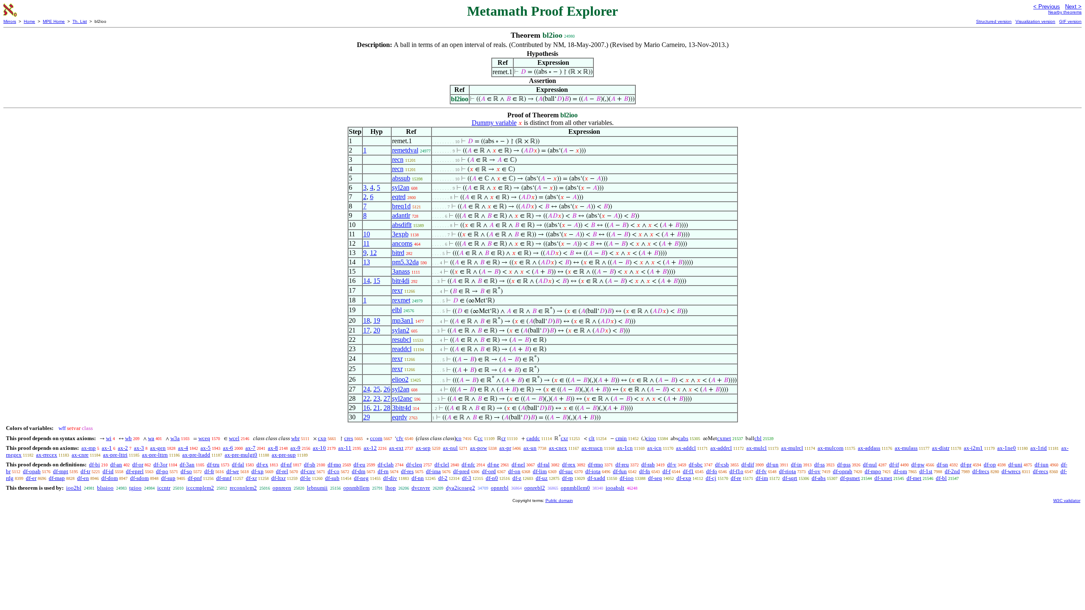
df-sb (309, 464)
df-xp (257, 471)
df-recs (1040, 471)
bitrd (398, 252)
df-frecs (980, 471)
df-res (407, 471)
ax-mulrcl (792, 448)
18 (366, 320)
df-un (772, 464)
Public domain (559, 500)
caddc (533, 438)
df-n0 (492, 478)
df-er (31, 478)
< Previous (1046, 6)
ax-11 (344, 448)
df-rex (569, 464)
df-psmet (850, 478)
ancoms (402, 243)
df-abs (819, 478)
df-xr (251, 478)
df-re (736, 478)
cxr (564, 438)
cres (348, 438)
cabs (683, 438)
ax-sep (423, 448)
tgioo (135, 488)
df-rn (383, 471)
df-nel (518, 464)
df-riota (787, 471)
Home (29, 21)
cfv (399, 438)
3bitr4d (401, 407)
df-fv (761, 471)
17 (366, 330)
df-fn (644, 471)
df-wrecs (1011, 471)
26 (387, 389)
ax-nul (450, 448)
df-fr (209, 471)
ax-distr (940, 448)
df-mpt (60, 471)
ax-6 (228, 448)
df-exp (683, 478)
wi (108, 438)
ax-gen (158, 448)
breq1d (401, 206)
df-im (762, 478)
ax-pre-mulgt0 (241, 455)
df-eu (359, 464)
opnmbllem (356, 488)
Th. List (79, 21)
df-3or (160, 464)
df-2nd (952, 471)
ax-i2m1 (973, 448)
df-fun (620, 471)
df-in (796, 464)
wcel (234, 438)
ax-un (530, 448)
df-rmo (595, 464)
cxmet (724, 438)
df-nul (870, 464)
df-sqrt (789, 478)
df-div (390, 478)
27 (387, 398)
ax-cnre (80, 455)
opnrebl (500, 488)
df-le (305, 478)
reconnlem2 (243, 488)
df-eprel (135, 471)
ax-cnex (558, 448)
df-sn (942, 464)
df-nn (418, 478)
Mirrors (9, 21)
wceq (204, 438)
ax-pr (505, 448)
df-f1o (736, 471)
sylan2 (400, 330)
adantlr (401, 215)
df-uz (542, 478)
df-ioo (627, 478)
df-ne (493, 464)
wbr (295, 438)
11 (366, 243)
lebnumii (317, 488)
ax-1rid (1038, 448)
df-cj (711, 478)
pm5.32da (405, 262)
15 (376, 280)
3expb (400, 234)
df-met (914, 478)
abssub (401, 178)
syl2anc (402, 398)
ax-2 (123, 448)
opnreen (282, 488)
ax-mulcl (756, 448)
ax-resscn (592, 448)
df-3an (187, 464)
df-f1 (688, 471)
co (459, 438)
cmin (621, 438)
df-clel (441, 464)
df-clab (386, 464)
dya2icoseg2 (460, 488)
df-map (57, 478)
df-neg (361, 478)
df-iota (593, 471)
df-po (162, 471)
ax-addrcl (721, 448)
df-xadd (596, 478)
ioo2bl (73, 488)
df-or (137, 464)
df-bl (941, 478)
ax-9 (295, 448)
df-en (83, 478)
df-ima (433, 471)
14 (366, 280)
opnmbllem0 (575, 488)
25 (376, 389)
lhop (390, 488)
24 (366, 389)
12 (373, 252)
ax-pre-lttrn (155, 455)
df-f (666, 471)
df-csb (722, 464)
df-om (900, 471)
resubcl (401, 339)
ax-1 (107, 448)
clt (592, 438)
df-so (186, 471)
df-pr (965, 464)
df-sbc (696, 464)
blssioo (105, 488)
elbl (397, 309)
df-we (232, 471)
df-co (333, 471)
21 (376, 407)
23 (376, 398)
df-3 (466, 478)
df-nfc (468, 464)
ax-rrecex (46, 455)
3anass (401, 271)
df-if (894, 464)
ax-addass (869, 448)
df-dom (109, 478)
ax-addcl (686, 448)
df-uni (1015, 464)
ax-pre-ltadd (196, 455)
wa (151, 438)
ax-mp (88, 448)
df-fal (238, 464)
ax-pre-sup (284, 455)
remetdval (405, 150)
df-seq (655, 478)
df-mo (334, 464)
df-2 (443, 478)
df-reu (622, 464)
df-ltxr (278, 478)
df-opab (32, 471)
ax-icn (654, 448)
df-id (108, 471)
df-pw (917, 464)
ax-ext (396, 448)
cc (480, 438)
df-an (116, 464)
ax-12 (370, 448)
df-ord (489, 471)
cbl (758, 438)
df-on (514, 471)
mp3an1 (403, 320)
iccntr (163, 488)
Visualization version (1035, 21)
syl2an (400, 187)
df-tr (85, 471)
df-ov (814, 471)
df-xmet (883, 478)
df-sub (332, 478)
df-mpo (873, 471)
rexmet (401, 300)
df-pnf (195, 478)
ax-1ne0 (1006, 448)
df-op (990, 464)
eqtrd (399, 196)
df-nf (286, 464)
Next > (1073, 6)
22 (366, 398)
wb (128, 438)
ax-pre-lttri (115, 455)
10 (366, 234)
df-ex (262, 464)
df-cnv (307, 471)
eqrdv (399, 417)
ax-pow (478, 448)
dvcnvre (421, 488)
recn (397, 159)
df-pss (844, 464)
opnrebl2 (534, 488)
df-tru (213, 464)
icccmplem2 (200, 488)
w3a (175, 438)
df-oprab (842, 471)
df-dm (358, 471)
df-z (516, 478)
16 (366, 407)
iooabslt (615, 488)
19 (376, 320)
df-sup (168, 478)
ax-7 (250, 448)
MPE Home (54, 21)
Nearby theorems (1065, 12)
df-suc (566, 471)
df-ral (543, 464)
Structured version (994, 21)
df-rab (648, 464)
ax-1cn (625, 448)
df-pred (461, 471)
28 (387, 407)
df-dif (747, 464)
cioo (651, 438)
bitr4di (400, 280)
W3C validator (1066, 500)
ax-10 (319, 448)
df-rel (282, 471)
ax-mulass (906, 448)
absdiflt (402, 224)
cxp (322, 438)
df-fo (711, 471)
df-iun (1042, 464)
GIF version (1070, 21)
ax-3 (139, 448)
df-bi (94, 464)
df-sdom (139, 478)
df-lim (540, 471)
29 (366, 417)
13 (366, 262)
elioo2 (400, 379)
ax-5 (205, 448)
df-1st (925, 471)
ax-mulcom (830, 448)
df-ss (819, 464)
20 (376, 330)
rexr (397, 290)
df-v (671, 464)
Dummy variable (494, 122)
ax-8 (273, 448)
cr (503, 438)
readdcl (402, 348)
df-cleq (414, 464)
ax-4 (183, 448)
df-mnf (223, 478)
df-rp (567, 478)
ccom (376, 438)
